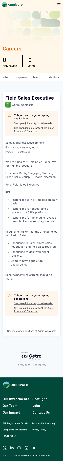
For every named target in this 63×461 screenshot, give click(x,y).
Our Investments (16, 399)
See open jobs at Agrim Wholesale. (33, 123)
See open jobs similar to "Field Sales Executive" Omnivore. (34, 129)
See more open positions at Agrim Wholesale (31, 331)
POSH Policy (9, 435)
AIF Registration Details (15, 423)
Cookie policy (39, 364)
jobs (5, 77)
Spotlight (39, 399)
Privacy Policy (39, 429)
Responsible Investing (43, 423)
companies (20, 77)
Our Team (10, 405)
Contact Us (41, 412)
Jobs (36, 405)
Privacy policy (23, 364)
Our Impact (11, 412)
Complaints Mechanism (15, 429)
